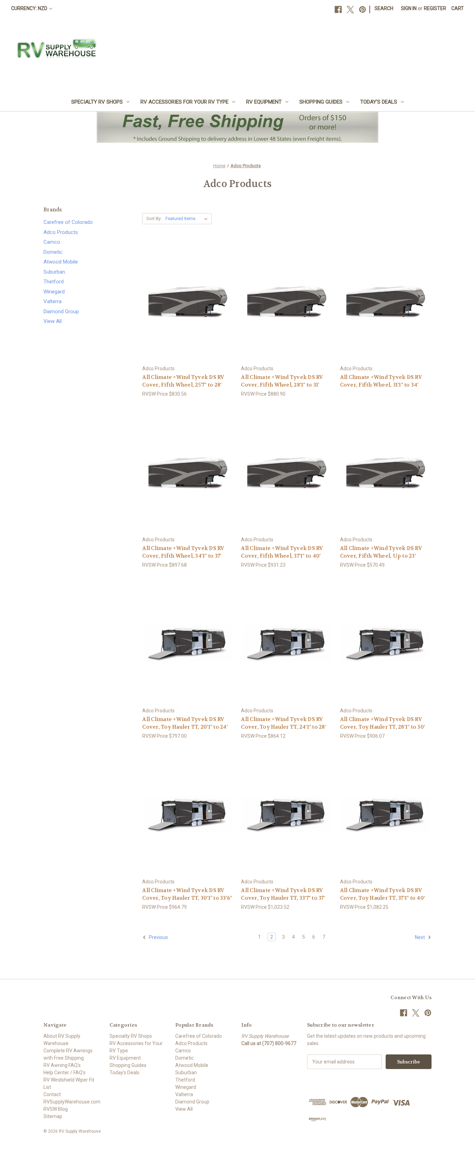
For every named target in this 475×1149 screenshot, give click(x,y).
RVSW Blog (55, 1109)
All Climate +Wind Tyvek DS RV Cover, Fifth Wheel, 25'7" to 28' (183, 381)
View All (52, 321)
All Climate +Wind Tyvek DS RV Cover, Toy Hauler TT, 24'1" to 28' (283, 723)
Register (435, 8)
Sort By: (154, 218)
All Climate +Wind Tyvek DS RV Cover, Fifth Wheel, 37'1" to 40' (282, 552)
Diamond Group (61, 311)
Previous (158, 937)
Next (420, 937)
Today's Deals (378, 102)
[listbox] (187, 218)
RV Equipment (264, 102)
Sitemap (52, 1116)
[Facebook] (338, 9)
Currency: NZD (29, 8)
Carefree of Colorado (68, 222)
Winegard (54, 292)
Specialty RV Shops (97, 102)
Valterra (52, 301)
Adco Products (60, 232)
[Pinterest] (362, 9)
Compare (186, 301)
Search (384, 8)
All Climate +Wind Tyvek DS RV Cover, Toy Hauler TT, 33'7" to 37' (283, 894)
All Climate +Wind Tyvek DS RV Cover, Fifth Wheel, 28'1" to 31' (282, 381)
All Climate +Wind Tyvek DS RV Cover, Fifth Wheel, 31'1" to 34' (381, 381)
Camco (51, 242)
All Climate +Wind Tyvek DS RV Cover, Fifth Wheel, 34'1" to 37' (183, 552)
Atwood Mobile (60, 262)
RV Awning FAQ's (62, 1065)
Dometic (53, 252)
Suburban (54, 272)
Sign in (409, 8)
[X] (350, 9)
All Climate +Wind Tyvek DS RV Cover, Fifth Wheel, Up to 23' (381, 552)
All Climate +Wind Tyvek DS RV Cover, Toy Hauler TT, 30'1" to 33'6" (187, 894)
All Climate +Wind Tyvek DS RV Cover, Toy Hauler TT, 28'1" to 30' (382, 723)
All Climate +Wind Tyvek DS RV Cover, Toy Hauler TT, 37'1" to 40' (382, 894)
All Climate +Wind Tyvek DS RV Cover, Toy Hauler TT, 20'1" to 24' (185, 723)
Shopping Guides (321, 102)
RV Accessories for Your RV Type (184, 102)
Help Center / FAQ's (64, 1072)
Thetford (53, 281)
